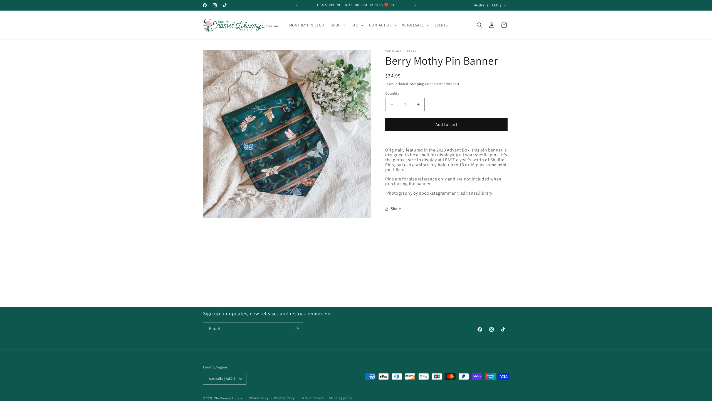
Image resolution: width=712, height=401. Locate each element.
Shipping (417, 84)
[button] (337, 25)
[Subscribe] (297, 328)
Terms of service (311, 398)
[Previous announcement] (297, 5)
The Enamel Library (228, 398)
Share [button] (396, 208)
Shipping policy (340, 398)
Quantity (392, 93)
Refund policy (259, 398)
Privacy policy (284, 398)
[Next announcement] (415, 5)
